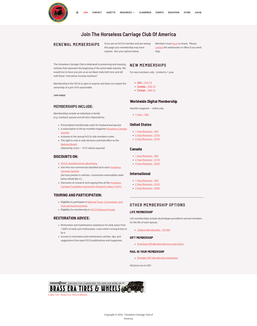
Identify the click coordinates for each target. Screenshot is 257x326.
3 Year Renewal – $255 (147, 163)
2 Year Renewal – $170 (147, 159)
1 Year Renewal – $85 (146, 156)
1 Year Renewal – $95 (146, 180)
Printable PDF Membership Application (157, 258)
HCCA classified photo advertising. (79, 163)
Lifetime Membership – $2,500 (153, 230)
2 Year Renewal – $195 (147, 184)
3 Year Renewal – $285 (147, 188)
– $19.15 (144, 82)
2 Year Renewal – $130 (147, 135)
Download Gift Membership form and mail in (160, 244)
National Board (69, 144)
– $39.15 (146, 86)
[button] (133, 12)
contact (159, 47)
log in (175, 43)
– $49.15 (146, 90)
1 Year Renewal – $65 (146, 131)
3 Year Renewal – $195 (147, 139)
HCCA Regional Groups (102, 209)
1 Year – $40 (142, 114)
